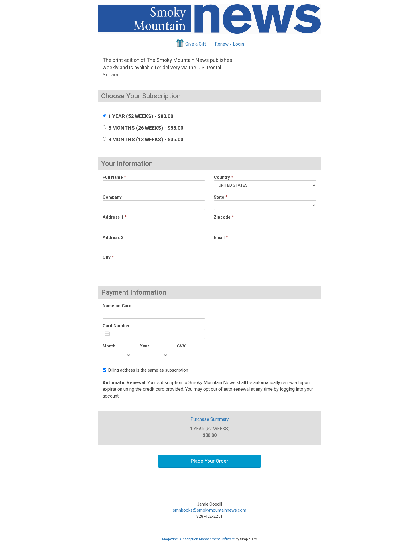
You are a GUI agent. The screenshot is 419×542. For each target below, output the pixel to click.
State (220, 197)
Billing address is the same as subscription (148, 370)
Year (144, 346)
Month (109, 346)
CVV (181, 346)
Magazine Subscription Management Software (198, 539)
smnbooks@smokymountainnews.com (209, 510)
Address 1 (115, 217)
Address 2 (113, 237)
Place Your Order (209, 461)
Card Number (116, 325)
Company (112, 197)
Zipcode (224, 217)
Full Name (114, 177)
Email (221, 237)
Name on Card (117, 305)
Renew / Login (229, 44)
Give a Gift (195, 44)
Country (223, 177)
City (108, 257)
